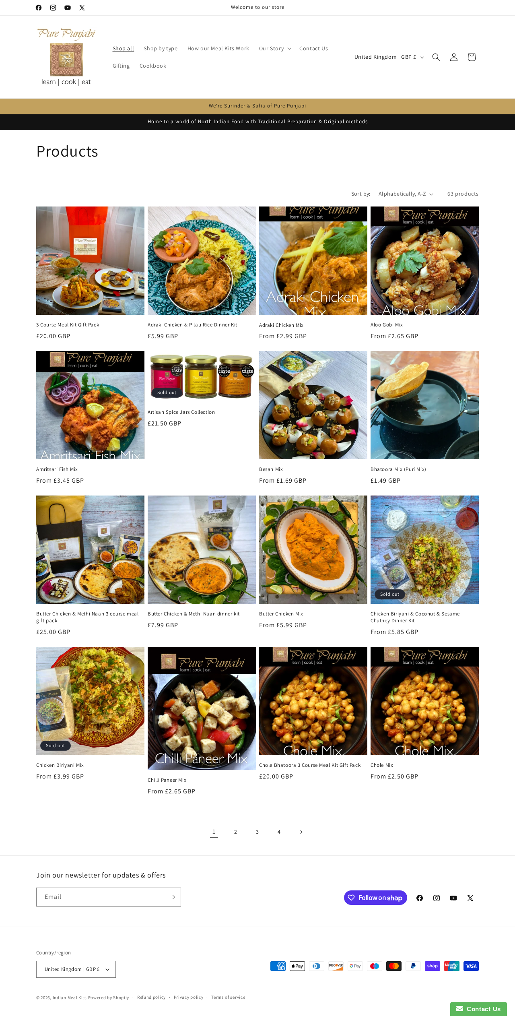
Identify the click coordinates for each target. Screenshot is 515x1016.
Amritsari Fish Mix (57, 469)
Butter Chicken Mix (281, 614)
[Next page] (301, 832)
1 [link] (214, 831)
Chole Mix (382, 765)
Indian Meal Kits (70, 997)
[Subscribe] (172, 897)
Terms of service (228, 997)
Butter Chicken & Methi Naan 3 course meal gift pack (87, 617)
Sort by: (361, 193)
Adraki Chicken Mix (281, 325)
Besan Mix (271, 469)
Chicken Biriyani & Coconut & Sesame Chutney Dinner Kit (415, 617)
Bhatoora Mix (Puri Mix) (398, 469)
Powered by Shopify (109, 997)
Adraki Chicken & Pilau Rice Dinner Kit (192, 325)
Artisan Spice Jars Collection (181, 412)
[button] (274, 48)
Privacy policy (189, 997)
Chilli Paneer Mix (167, 780)
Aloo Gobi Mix (387, 325)
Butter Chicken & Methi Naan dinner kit (194, 614)
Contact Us (482, 1009)
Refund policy (151, 997)
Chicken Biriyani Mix (60, 765)
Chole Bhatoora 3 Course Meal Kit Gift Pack (309, 765)
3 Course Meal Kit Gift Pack (67, 325)
